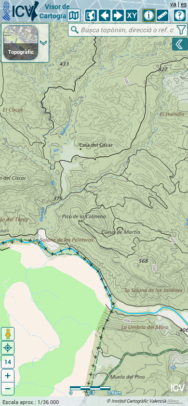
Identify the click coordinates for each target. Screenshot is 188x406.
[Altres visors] (74, 15)
